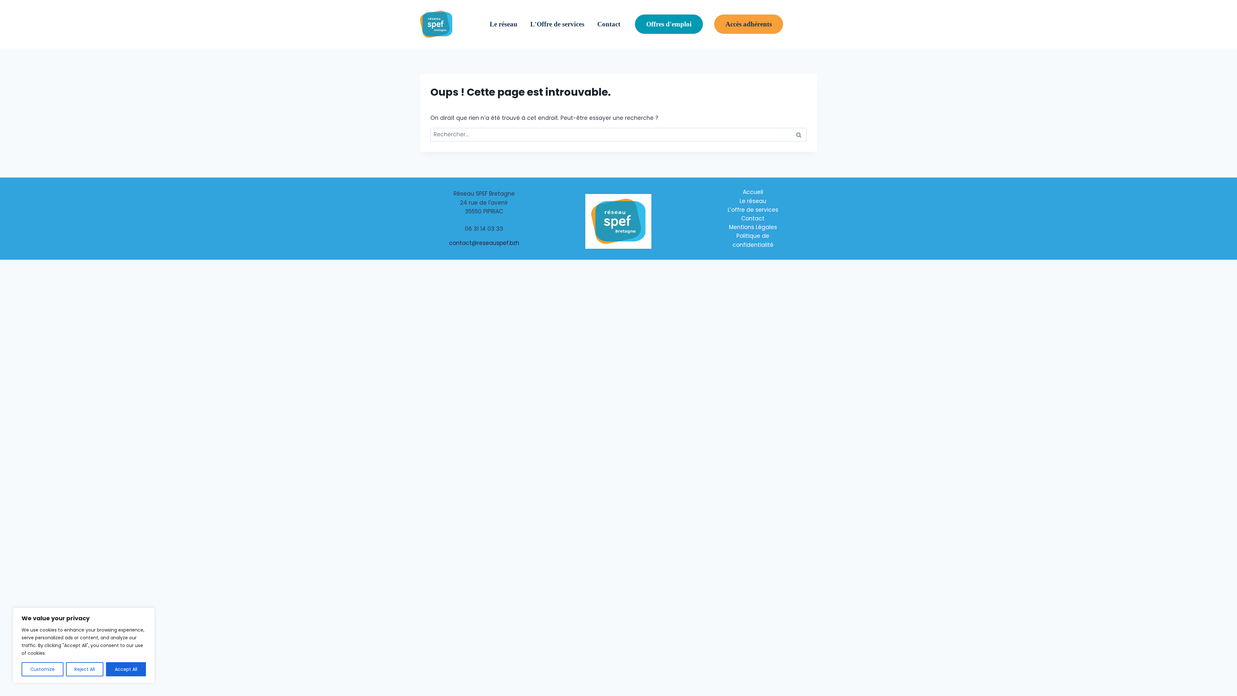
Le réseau (503, 24)
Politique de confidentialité (753, 240)
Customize (42, 669)
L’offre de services (753, 210)
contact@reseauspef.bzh (484, 243)
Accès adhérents (748, 24)
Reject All (84, 669)
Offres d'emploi (669, 24)
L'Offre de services (557, 24)
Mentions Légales (753, 227)
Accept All (126, 669)
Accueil (753, 192)
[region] (84, 645)
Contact (608, 24)
